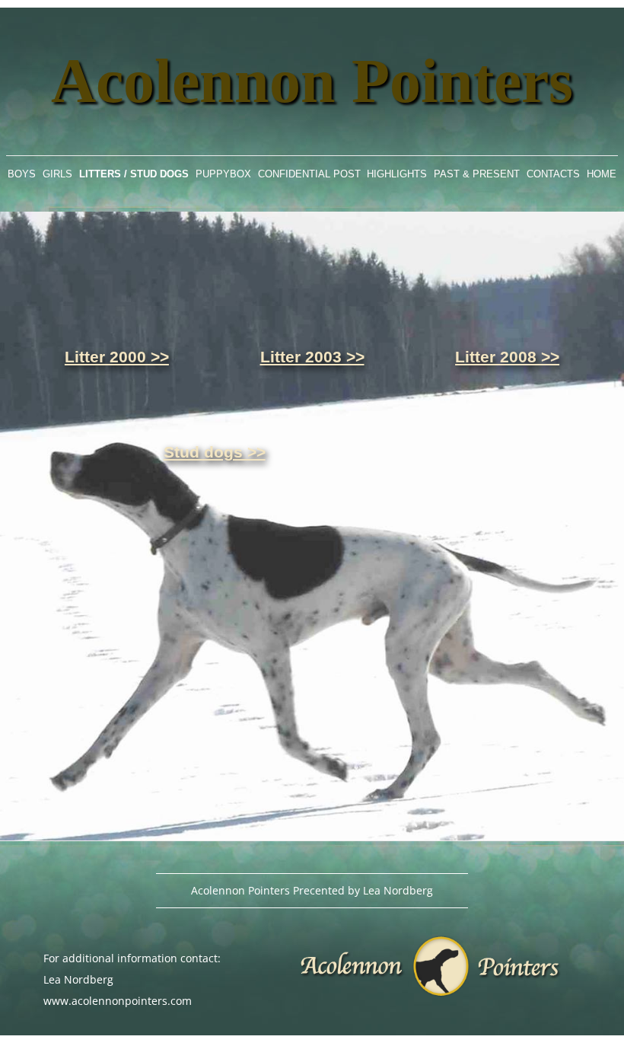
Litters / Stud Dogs (134, 174)
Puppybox (223, 174)
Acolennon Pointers (312, 83)
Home (601, 174)
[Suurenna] (604, 231)
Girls (57, 174)
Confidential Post (309, 174)
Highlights (397, 174)
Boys (22, 174)
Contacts (553, 174)
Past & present (477, 174)
